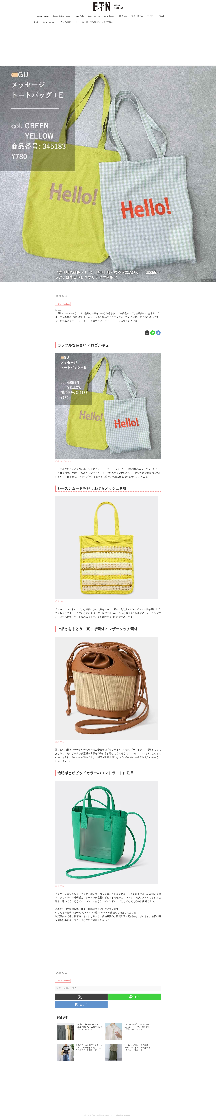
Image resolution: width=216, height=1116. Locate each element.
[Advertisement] (108, 44)
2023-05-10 (61, 296)
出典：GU (59, 601)
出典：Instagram (208, 280)
